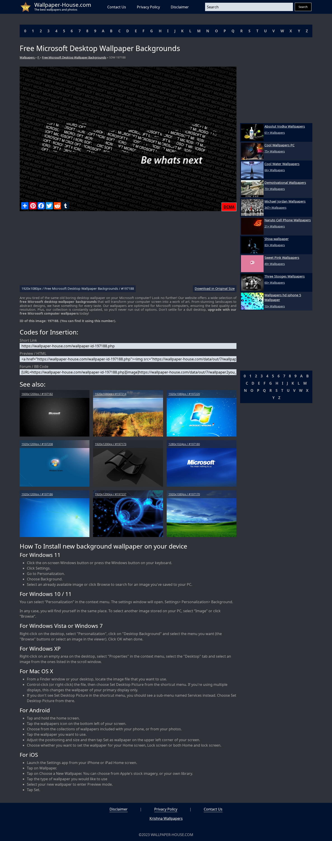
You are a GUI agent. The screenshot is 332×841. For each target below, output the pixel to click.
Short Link (28, 340)
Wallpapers (27, 57)
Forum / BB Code (34, 366)
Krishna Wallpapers (166, 818)
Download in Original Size (215, 288)
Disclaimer (180, 7)
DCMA (229, 206)
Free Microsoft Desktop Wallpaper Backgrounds (74, 57)
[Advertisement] (128, 250)
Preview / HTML (33, 353)
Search (303, 7)
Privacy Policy (148, 7)
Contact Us (116, 7)
